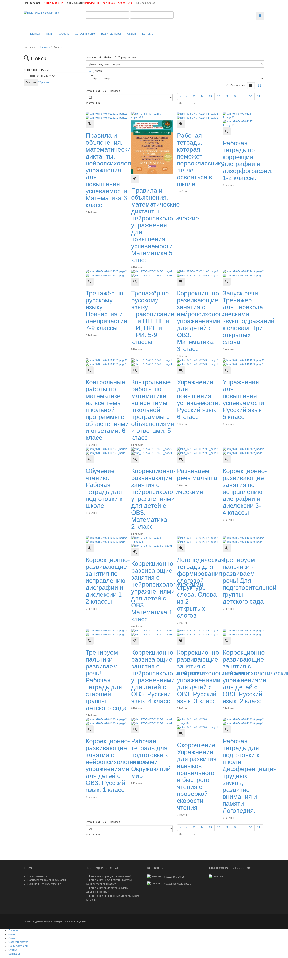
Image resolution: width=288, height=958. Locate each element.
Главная (45, 47)
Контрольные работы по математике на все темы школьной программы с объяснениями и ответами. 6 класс (107, 410)
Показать (115, 90)
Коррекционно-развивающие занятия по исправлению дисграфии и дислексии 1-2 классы (108, 580)
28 (235, 96)
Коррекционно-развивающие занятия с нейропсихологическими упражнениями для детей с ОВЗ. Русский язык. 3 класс (213, 676)
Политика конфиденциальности (46, 880)
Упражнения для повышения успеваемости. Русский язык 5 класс (244, 399)
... (243, 96)
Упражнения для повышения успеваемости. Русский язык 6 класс (198, 399)
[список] (260, 85)
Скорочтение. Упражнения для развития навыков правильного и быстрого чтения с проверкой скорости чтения (197, 776)
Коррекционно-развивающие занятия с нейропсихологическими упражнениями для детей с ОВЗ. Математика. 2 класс (167, 498)
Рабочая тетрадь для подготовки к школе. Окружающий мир (151, 758)
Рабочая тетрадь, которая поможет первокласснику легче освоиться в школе (200, 160)
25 (210, 96)
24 (202, 96)
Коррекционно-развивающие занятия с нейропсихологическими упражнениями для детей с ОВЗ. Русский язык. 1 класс (122, 765)
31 (258, 96)
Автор (98, 70)
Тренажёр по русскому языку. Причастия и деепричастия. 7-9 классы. (107, 310)
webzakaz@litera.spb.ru (177, 883)
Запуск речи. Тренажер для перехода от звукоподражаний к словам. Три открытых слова (249, 317)
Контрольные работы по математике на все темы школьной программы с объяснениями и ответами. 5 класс (152, 410)
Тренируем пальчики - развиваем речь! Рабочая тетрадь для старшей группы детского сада (106, 680)
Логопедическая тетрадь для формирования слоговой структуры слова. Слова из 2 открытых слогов (201, 587)
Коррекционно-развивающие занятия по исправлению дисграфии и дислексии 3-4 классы (245, 491)
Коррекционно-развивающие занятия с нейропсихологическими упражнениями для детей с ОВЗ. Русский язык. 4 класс (167, 676)
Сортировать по (127, 57)
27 (226, 96)
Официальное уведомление (44, 884)
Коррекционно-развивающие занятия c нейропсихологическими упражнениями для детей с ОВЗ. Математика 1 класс (167, 591)
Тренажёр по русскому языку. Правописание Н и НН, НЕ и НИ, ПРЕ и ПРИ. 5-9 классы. (152, 317)
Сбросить (44, 82)
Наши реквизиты (37, 876)
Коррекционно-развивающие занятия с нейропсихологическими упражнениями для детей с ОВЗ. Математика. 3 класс (213, 321)
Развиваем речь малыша (197, 474)
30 (250, 96)
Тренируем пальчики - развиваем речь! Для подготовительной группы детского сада (249, 580)
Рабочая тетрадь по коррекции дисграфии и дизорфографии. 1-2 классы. (248, 160)
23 (193, 96)
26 (218, 96)
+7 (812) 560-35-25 (53, 2)
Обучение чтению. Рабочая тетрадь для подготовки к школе (104, 488)
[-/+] (90, 71)
